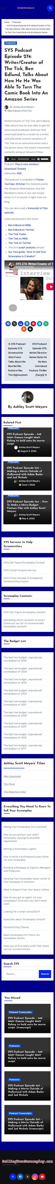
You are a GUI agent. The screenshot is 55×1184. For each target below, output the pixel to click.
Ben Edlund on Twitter (21, 229)
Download (10, 168)
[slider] (45, 158)
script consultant (29, 911)
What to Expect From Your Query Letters (26, 889)
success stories (21, 949)
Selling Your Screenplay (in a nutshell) (25, 827)
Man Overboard (12, 776)
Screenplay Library (14, 938)
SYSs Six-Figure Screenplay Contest (24, 562)
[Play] (8, 159)
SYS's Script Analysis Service (20, 570)
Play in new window (26, 164)
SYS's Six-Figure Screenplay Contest (24, 612)
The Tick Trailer (17, 234)
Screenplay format (33, 919)
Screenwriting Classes (16, 927)
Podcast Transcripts (20, 1012)
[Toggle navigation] (3, 8)
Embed (22, 168)
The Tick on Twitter (19, 242)
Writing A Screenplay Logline (20, 849)
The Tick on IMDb (18, 238)
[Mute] (38, 159)
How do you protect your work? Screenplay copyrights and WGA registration (22, 838)
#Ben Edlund (13, 111)
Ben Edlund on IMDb (19, 225)
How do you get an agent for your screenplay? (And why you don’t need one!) (25, 900)
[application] (27, 159)
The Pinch (9, 784)
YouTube (9, 184)
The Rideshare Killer (15, 792)
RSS (19, 173)
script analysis (26, 247)
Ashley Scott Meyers (23, 107)
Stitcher (20, 184)
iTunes (40, 179)
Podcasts (11, 43)
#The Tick (26, 111)
